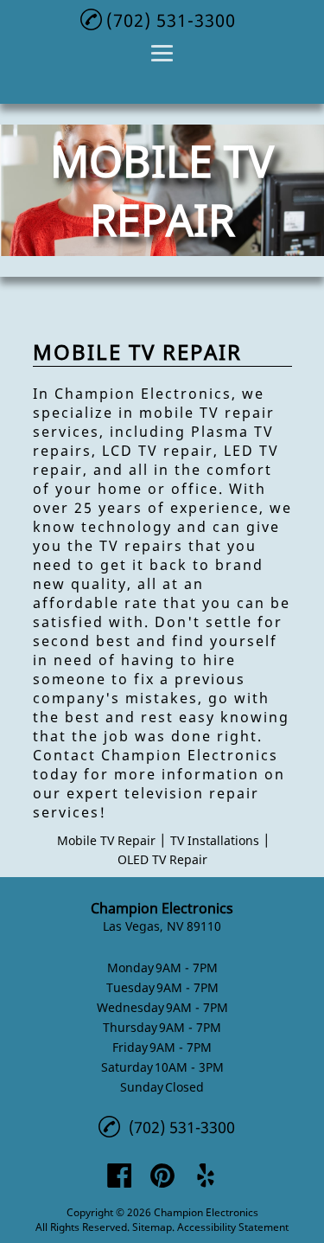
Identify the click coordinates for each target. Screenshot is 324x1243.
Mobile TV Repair (106, 840)
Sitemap (152, 1227)
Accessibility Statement (233, 1227)
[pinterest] (162, 1175)
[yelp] (206, 1175)
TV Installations (214, 840)
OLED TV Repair (162, 859)
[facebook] (119, 1175)
